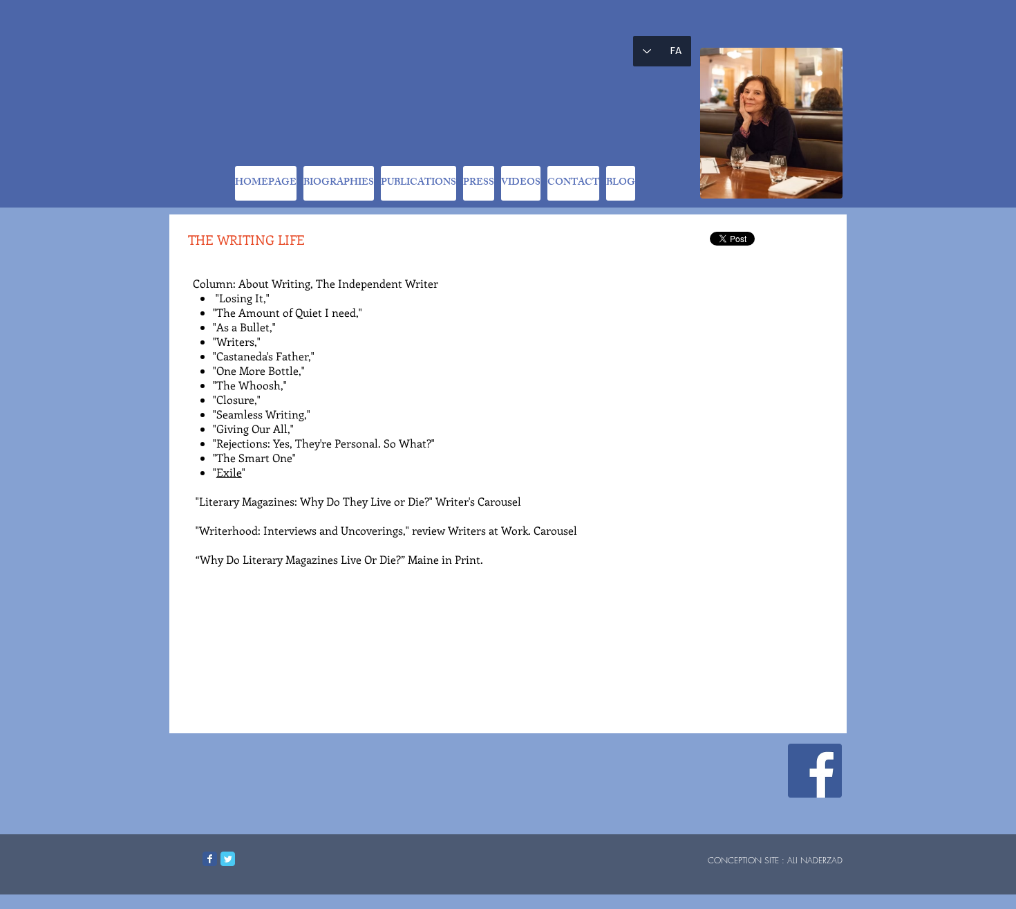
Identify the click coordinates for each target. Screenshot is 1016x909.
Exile (229, 472)
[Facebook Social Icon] (815, 771)
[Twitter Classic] (227, 859)
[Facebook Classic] (210, 859)
